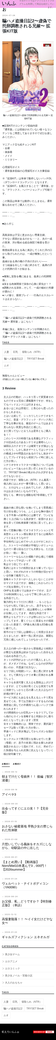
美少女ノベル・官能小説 (18, 975)
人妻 (6, 352)
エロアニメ (10, 961)
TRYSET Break (35, 358)
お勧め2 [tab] (17, 764)
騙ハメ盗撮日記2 (13, 358)
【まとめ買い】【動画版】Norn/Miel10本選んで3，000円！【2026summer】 (24, 865)
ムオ (6, 365)
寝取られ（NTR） (32, 352)
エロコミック (12, 968)
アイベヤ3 (9, 794)
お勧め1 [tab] (6, 764)
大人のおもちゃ (13, 982)
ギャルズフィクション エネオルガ (25, 937)
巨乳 (15, 352)
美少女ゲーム (12, 954)
